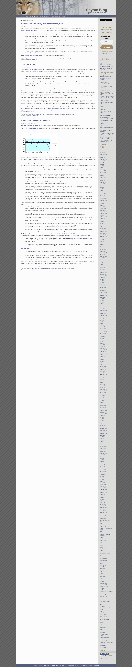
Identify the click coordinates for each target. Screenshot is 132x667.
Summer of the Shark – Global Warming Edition (106, 81)
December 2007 (103, 448)
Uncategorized (103, 645)
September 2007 (103, 453)
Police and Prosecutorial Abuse (106, 608)
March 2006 (102, 482)
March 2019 (102, 226)
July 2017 (102, 259)
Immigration (102, 580)
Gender (101, 563)
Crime (101, 542)
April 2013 (102, 343)
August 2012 (102, 356)
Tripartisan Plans (103, 644)
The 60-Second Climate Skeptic (107, 133)
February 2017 (103, 267)
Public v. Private (103, 616)
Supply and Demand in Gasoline (35, 121)
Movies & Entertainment (105, 598)
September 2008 (103, 433)
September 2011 (103, 374)
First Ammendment (104, 560)
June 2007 (102, 458)
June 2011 (102, 379)
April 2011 (102, 382)
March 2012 (102, 364)
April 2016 (102, 284)
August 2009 (102, 415)
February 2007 (103, 464)
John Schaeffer (50, 58)
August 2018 (102, 238)
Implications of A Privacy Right (106, 118)
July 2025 (102, 162)
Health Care (102, 571)
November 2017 (103, 252)
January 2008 (103, 446)
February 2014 (103, 326)
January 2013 (103, 348)
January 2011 (102, 387)
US (74, 114)
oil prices (71, 58)
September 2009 (103, 413)
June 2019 (102, 221)
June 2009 (102, 418)
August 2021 (102, 183)
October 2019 (103, 215)
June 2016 (102, 280)
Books (101, 531)
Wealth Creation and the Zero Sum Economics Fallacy (106, 138)
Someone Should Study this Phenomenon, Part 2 (42, 24)
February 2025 (103, 170)
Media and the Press (104, 593)
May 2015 (102, 302)
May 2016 (102, 282)
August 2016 (102, 277)
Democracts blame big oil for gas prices (40, 71)
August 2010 (102, 395)
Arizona (101, 523)
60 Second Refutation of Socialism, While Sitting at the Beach (106, 93)
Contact (64, 16)
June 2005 (102, 497)
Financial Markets (103, 558)
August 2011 (102, 376)
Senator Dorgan (70, 268)
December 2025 (103, 154)
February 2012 (103, 366)
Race (101, 617)
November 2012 (103, 351)
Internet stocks (35, 95)
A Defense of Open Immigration (107, 96)
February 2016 (103, 287)
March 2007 (102, 463)
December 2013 (103, 330)
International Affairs (104, 584)
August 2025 (102, 160)
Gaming (101, 561)
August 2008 (102, 435)
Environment (102, 552)
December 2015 (103, 290)
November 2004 (103, 509)
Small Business (103, 627)
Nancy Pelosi (64, 58)
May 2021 (102, 188)
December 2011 (103, 369)
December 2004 (103, 507)
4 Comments (35, 269)
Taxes (101, 630)
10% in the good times (68, 105)
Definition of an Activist (105, 109)
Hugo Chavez (58, 114)
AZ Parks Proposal (55, 16)
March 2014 (102, 325)
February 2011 (103, 385)
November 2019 (103, 213)
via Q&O (81, 71)
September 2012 (103, 354)
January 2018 (103, 249)
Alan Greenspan (27, 268)
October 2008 (103, 431)
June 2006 (102, 478)
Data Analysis (103, 543)
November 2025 (103, 156)
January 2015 (103, 308)
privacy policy (104, 53)
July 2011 (102, 377)
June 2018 (102, 241)
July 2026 (102, 146)
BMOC (36, 16)
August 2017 (102, 257)
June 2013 (102, 340)
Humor (101, 578)
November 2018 (103, 233)
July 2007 (102, 456)
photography (102, 606)
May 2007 (102, 459)
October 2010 (103, 392)
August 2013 (102, 336)
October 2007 (103, 451)
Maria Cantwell (57, 58)
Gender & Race (103, 565)
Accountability (103, 518)
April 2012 (102, 363)
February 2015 (103, 307)
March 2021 (102, 192)
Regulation (28, 115)
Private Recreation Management (107, 612)
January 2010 (103, 407)
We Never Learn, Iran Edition (106, 64)
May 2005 (102, 499)
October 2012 (103, 353)
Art (100, 525)
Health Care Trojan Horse (105, 115)
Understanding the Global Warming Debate (105, 84)
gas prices (51, 114)
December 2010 (103, 389)
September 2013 (103, 335)
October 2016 (103, 274)
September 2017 (103, 256)
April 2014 (102, 323)
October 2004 (103, 510)
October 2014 (103, 313)
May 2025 (102, 165)
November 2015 (103, 292)
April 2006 (102, 481)
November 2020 (103, 197)
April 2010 (102, 402)
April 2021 (102, 190)
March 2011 (102, 384)
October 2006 (103, 471)
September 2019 (103, 216)
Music (101, 599)
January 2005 (103, 505)
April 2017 (102, 264)
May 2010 (102, 400)
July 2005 (102, 496)
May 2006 (102, 479)
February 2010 (103, 405)
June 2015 (102, 300)
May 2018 (102, 243)
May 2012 (102, 361)
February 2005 (103, 504)
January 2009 (103, 427)
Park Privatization (44, 16)
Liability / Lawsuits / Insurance (106, 591)
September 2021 (103, 182)
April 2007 (102, 461)
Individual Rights (103, 583)
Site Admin (102, 660)
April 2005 (102, 500)
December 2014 (103, 310)
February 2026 (103, 151)
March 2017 (102, 266)
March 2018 (102, 246)
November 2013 (103, 331)
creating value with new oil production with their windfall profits (73, 235)
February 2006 (103, 484)
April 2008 (102, 441)
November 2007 (103, 450)
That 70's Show (28, 64)
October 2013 (103, 333)
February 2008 (103, 445)
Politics (101, 609)
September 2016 (103, 275)
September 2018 (103, 236)
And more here (25, 248)
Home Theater (103, 576)
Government (102, 570)
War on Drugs (103, 647)
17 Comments (35, 115)
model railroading (103, 596)
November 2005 (103, 489)
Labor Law (102, 589)
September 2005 (103, 492)
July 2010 (102, 397)
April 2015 (102, 303)
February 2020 (103, 208)
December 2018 (103, 231)
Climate (101, 537)
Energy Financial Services (30, 58)
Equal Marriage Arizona (105, 553)
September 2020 (103, 200)
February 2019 (103, 228)
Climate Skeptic (30, 16)
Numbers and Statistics (105, 601)
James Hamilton (33, 128)
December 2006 (103, 468)
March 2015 (102, 305)
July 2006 (102, 476)
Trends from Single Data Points (107, 642)
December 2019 (103, 211)
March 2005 (102, 502)
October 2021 (103, 180)
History (101, 573)
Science (101, 624)
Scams (101, 622)
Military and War (103, 594)
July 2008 (102, 436)
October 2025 (103, 157)
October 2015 (103, 294)
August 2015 (102, 297)
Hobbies (101, 575)
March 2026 (102, 149)
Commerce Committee (37, 114)
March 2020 (102, 207)
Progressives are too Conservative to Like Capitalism (107, 125)
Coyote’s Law (103, 107)
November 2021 (103, 179)
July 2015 (102, 298)
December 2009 (103, 409)
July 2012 (102, 358)
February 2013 (103, 346)
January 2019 (103, 229)
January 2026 (103, 152)
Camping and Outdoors (105, 532)
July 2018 (102, 239)
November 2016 (103, 272)
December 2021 (103, 177)
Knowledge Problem (49, 268)
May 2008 (102, 440)
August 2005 (102, 494)
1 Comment (34, 59)
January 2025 (103, 172)
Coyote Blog (96, 10)
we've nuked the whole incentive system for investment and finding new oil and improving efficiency (48, 108)
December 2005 (103, 487)
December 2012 (103, 349)
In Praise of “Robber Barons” (106, 120)
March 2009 (102, 423)
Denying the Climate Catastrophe (104, 74)
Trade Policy (102, 635)
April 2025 (102, 167)
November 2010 (103, 390)
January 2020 (103, 210)
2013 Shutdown (103, 517)
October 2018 (103, 234)
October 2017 (103, 254)
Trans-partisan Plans (104, 637)
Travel (101, 639)
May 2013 (102, 341)
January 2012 (103, 367)
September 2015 (103, 295)
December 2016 (103, 271)
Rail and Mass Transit (104, 619)
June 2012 (102, 359)
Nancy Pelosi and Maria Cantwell (34, 55)
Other (101, 604)
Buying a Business (104, 100)
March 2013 (102, 344)
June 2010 (102, 399)
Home (22, 16)
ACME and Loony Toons (105, 520)
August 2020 (102, 202)
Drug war (102, 545)
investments (43, 58)
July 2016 (102, 279)
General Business (103, 566)
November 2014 (103, 312)
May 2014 (102, 321)
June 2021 (102, 187)
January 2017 (103, 269)
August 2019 (102, 218)
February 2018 (103, 248)
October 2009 (103, 412)
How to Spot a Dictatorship (105, 117)
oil (67, 58)
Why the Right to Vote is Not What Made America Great (106, 141)
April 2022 (102, 175)
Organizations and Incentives (106, 603)
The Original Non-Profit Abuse (106, 66)
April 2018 (102, 244)
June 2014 (102, 320)
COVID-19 (102, 539)
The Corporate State (104, 634)
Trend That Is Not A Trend (105, 640)
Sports (101, 629)
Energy (38, 266)
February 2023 (103, 174)
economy (45, 114)
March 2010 (102, 404)
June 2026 (102, 147)
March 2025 (102, 169)
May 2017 (102, 262)
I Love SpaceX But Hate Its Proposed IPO (106, 69)
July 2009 (102, 417)
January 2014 (103, 328)
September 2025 (103, 159)
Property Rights (103, 614)
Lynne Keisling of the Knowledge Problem (34, 125)
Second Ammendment (104, 626)
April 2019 (102, 225)
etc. (100, 555)
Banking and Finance (104, 526)
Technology (102, 632)
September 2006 (103, 473)
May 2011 (102, 381)
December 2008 (103, 428)
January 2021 (103, 195)
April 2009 (102, 422)
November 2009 (103, 410)
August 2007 (102, 454)
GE (39, 58)
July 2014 (102, 318)
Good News (102, 568)
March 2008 (102, 443)
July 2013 (102, 338)
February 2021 (103, 193)
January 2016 (103, 289)
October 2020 (103, 198)
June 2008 (102, 438)
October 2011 (102, 372)
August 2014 (102, 317)
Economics (28, 59)
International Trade (104, 586)
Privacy (101, 611)
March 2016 (102, 285)
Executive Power (103, 557)
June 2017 (102, 261)
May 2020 (102, 203)
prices (75, 58)
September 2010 (103, 394)
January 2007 (103, 466)
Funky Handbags (103, 113)
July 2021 (102, 185)
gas (37, 58)
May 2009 (102, 420)
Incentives (102, 581)
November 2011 (103, 371)
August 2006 (102, 474)
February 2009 (103, 425)
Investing (102, 588)
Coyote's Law (102, 540)
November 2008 (103, 430)
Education (102, 548)
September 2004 (103, 512)
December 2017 (103, 251)
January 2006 (103, 486)
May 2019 (102, 223)
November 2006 (103, 469)
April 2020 (102, 205)
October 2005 (103, 491)
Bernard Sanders (27, 114)
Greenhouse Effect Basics (105, 76)
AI (100, 521)
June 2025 (102, 164)
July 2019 (102, 220)
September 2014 (103, 315)
